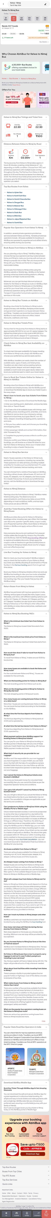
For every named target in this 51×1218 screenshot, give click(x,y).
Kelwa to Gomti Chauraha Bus (18, 199)
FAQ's (25, 1193)
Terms (30, 1193)
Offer (9, 1193)
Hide (43, 1021)
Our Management (8, 1198)
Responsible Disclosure (9, 1196)
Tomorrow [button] (13, 14)
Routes (29, 1196)
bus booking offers (36, 538)
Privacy (35, 1193)
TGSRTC (32, 1069)
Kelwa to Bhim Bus (14, 216)
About (14, 1193)
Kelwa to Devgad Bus (15, 202)
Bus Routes (13, 78)
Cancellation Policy (35, 1198)
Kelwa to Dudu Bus (14, 212)
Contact (19, 1193)
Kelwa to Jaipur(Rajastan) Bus (19, 219)
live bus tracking (21, 565)
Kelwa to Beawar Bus (15, 206)
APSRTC (11, 1068)
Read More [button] (16, 85)
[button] (3, 4)
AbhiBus (18, 1206)
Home (4, 78)
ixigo (23, 1206)
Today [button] (6, 14)
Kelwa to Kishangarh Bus (16, 209)
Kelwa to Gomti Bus (14, 222)
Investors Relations (21, 1198)
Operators (22, 1196)
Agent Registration (8, 1201)
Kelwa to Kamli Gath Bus (16, 196)
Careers (35, 1196)
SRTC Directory (12, 1044)
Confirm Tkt (30, 1206)
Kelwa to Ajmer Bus (14, 192)
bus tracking (37, 922)
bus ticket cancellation (28, 839)
